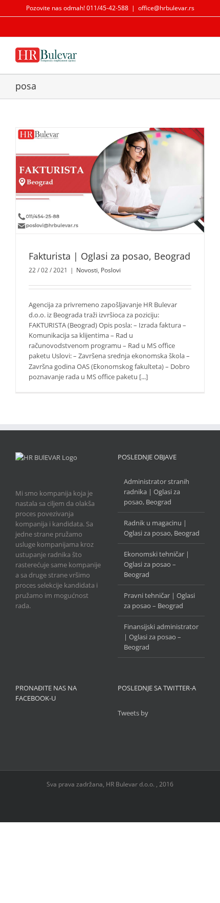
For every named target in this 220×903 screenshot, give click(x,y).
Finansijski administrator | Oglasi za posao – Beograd (161, 637)
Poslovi (111, 270)
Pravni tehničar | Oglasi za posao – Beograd (159, 600)
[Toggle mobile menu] (200, 55)
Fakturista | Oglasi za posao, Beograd (109, 256)
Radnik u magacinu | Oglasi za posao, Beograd (162, 528)
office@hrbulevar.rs (166, 8)
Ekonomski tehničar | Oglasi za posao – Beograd (156, 564)
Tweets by (133, 712)
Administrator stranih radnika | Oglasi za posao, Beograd (156, 491)
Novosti (87, 270)
